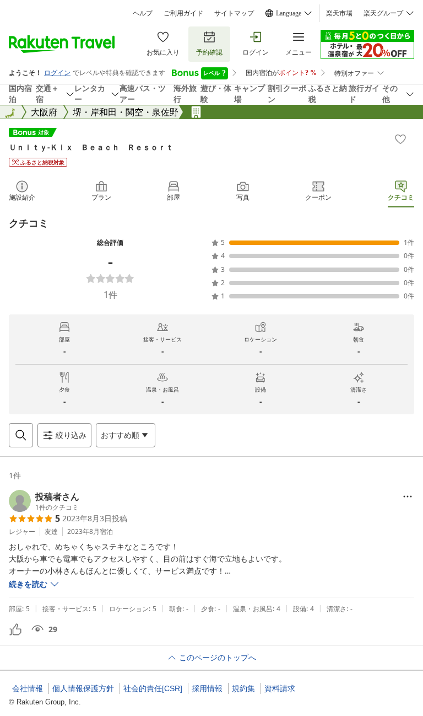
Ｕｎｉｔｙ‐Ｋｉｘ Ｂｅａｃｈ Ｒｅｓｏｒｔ (91, 147)
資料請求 (279, 688)
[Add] (400, 139)
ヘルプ (143, 13)
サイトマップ (234, 13)
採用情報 (207, 688)
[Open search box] (21, 435)
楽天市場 (339, 13)
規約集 (243, 688)
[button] (44, 501)
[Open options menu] (407, 496)
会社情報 (27, 688)
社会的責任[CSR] (152, 688)
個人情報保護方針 (83, 688)
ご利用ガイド (183, 13)
